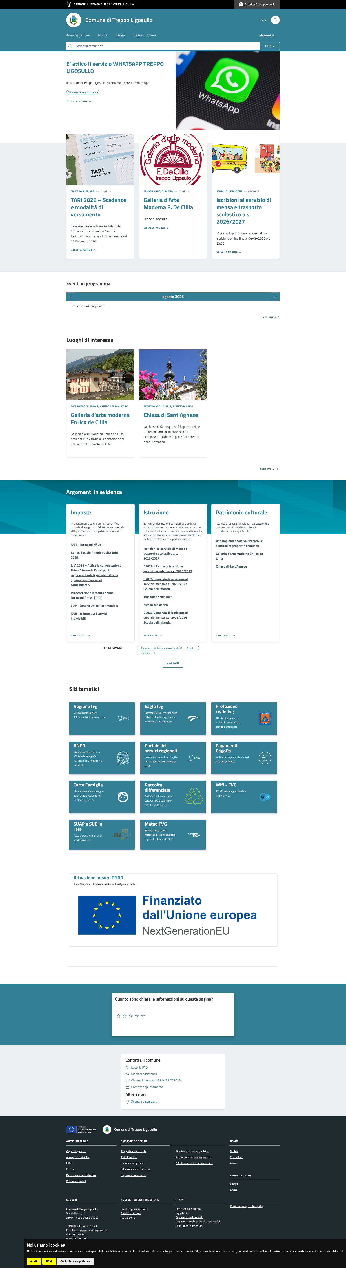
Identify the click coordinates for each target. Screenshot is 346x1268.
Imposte (81, 512)
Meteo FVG (156, 823)
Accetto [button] (34, 1261)
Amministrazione (77, 1141)
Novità (234, 1141)
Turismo (167, 191)
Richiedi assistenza (144, 1073)
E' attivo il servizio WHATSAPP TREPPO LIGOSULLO (115, 67)
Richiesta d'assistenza (188, 1209)
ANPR (79, 745)
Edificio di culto (182, 406)
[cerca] (275, 20)
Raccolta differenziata (157, 787)
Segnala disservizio (144, 1101)
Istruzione (235, 191)
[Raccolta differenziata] (194, 797)
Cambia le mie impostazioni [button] (75, 1261)
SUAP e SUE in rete (88, 826)
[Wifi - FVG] (265, 797)
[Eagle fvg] (194, 718)
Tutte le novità (77, 101)
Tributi (90, 191)
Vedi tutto (270, 317)
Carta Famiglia (88, 784)
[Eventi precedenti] (70, 296)
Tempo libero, (153, 191)
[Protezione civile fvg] (265, 718)
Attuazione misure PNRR (98, 877)
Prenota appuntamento (147, 1086)
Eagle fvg (154, 706)
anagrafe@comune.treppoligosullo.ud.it (90, 1230)
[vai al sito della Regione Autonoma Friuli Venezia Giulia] (101, 4)
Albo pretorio (128, 1218)
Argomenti (267, 35)
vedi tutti (173, 663)
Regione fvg (85, 706)
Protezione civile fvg (227, 709)
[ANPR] (123, 757)
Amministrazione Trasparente (140, 1200)
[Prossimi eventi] (275, 296)
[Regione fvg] (123, 718)
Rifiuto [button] (49, 1261)
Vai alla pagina (82, 250)
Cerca (269, 45)
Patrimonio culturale (241, 512)
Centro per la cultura (114, 406)
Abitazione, (78, 191)
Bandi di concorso (131, 1213)
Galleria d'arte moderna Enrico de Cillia (100, 418)
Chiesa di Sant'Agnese (171, 415)
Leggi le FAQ (139, 1067)
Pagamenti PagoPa (226, 748)
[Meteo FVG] (194, 834)
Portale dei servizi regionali (161, 748)
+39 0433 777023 (156, 1080)
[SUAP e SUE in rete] (123, 834)
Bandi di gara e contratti (134, 1209)
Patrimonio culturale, (85, 406)
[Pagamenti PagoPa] (265, 757)
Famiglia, (222, 191)
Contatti (71, 1200)
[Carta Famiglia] (123, 796)
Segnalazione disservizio (189, 1217)
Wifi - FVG (226, 784)
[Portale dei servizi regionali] (194, 757)
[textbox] (171, 1016)
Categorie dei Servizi (134, 1141)
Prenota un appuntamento (246, 1206)
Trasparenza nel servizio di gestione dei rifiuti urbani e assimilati (198, 1223)
